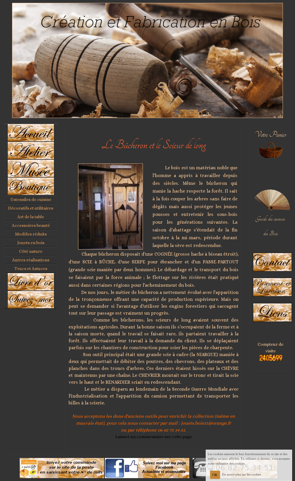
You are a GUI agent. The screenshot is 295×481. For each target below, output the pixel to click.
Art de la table (30, 216)
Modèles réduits (31, 234)
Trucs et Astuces (30, 268)
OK (215, 475)
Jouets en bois (30, 242)
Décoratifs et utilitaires (30, 208)
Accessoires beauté (31, 225)
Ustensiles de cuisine (30, 199)
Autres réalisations (30, 260)
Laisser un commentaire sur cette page (153, 436)
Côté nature (30, 251)
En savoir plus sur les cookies (241, 474)
